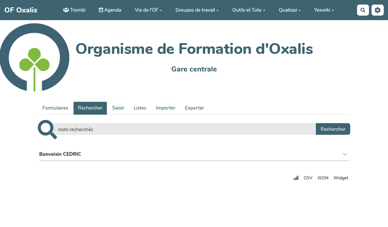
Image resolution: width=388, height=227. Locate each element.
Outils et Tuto (247, 10)
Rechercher (90, 108)
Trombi (77, 10)
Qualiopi (288, 10)
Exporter (194, 108)
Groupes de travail (195, 10)
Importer (165, 108)
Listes (140, 108)
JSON (323, 178)
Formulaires (55, 108)
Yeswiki (322, 10)
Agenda (112, 10)
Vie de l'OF (146, 10)
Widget (340, 178)
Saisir (118, 108)
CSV (308, 178)
